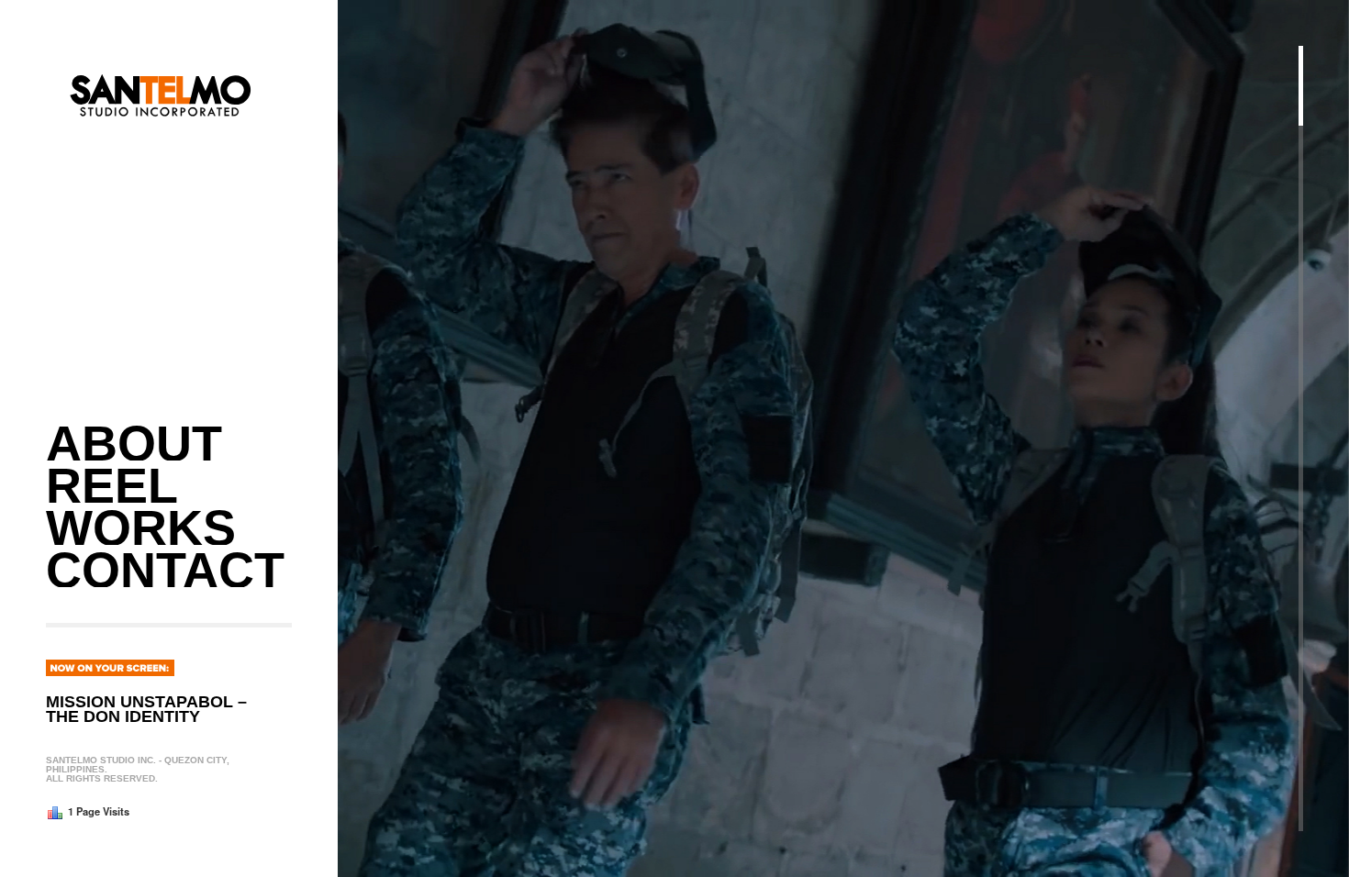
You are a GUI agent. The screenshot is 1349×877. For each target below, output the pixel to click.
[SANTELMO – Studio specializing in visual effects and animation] (160, 229)
